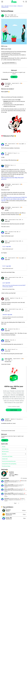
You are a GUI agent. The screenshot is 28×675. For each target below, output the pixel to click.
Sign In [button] (14, 76)
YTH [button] (5, 349)
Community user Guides (7, 456)
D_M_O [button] (6, 231)
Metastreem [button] (7, 165)
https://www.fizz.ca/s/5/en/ (8, 177)
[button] (2, 15)
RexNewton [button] (7, 340)
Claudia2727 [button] (7, 419)
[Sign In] (26, 1)
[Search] (23, 1)
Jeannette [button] (7, 298)
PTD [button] (5, 153)
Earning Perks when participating (9, 463)
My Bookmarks (14, 449)
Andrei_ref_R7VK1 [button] (8, 358)
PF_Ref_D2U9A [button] (8, 83)
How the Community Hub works (9, 461)
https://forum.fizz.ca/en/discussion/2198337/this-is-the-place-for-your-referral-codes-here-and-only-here (14, 199)
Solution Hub (5, 458)
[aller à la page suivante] (18, 503)
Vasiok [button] (6, 219)
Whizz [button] (6, 15)
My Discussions (5, 451)
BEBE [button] (6, 329)
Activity (3, 446)
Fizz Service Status (6, 466)
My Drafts (14, 454)
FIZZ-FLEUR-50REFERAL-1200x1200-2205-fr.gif (10, 62)
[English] (14, 1)
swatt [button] (6, 143)
